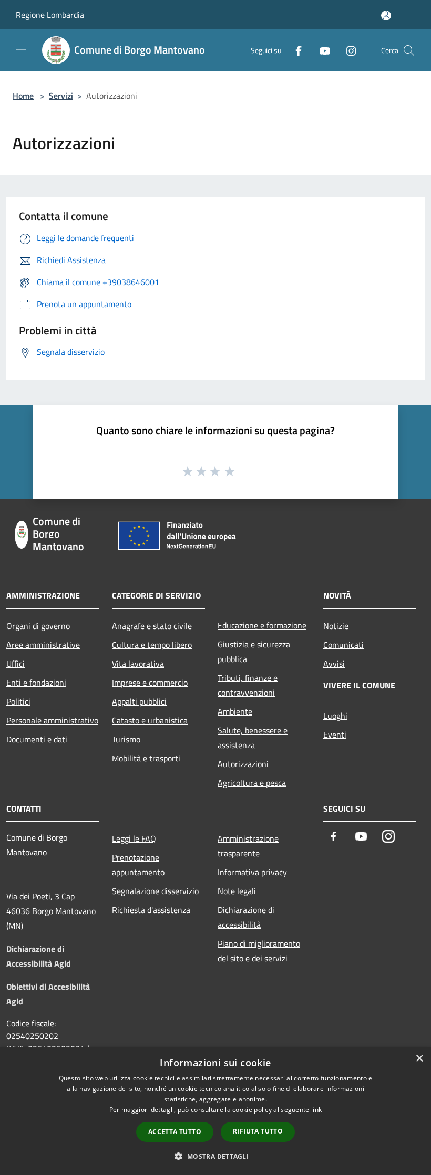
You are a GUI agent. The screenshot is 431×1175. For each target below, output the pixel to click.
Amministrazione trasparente (248, 845)
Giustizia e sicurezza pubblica (254, 651)
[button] (215, 1156)
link (316, 1109)
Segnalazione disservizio (155, 891)
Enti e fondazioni (36, 682)
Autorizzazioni (243, 764)
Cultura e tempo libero (152, 644)
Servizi (61, 95)
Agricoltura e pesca (252, 783)
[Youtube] (320, 50)
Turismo (126, 739)
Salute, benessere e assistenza (253, 737)
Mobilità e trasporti (146, 758)
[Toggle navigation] (21, 49)
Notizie (335, 626)
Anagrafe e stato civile (152, 626)
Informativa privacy (252, 872)
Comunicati (343, 644)
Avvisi (334, 663)
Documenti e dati (36, 739)
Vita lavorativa (138, 663)
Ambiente (235, 711)
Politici (18, 701)
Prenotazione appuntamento (138, 864)
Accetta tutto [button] (174, 1131)
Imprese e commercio (150, 682)
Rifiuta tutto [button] (258, 1131)
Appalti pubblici (139, 701)
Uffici (15, 663)
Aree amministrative (43, 644)
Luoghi (335, 715)
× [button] (419, 1059)
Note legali (237, 891)
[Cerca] (409, 50)
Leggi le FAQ (134, 838)
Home (23, 95)
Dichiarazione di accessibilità (246, 917)
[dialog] (215, 1111)
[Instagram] (346, 50)
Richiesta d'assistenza (151, 910)
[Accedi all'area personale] (386, 15)
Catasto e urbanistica (150, 720)
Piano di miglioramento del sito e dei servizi (259, 950)
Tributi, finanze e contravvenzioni (248, 685)
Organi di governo (38, 626)
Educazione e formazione (262, 625)
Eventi (334, 734)
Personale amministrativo (52, 720)
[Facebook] (294, 50)
